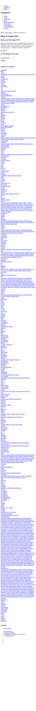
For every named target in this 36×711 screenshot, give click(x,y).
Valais (12, 477)
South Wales (27, 551)
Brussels (8, 112)
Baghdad (3, 266)
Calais (16, 204)
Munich (32, 222)
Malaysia (3, 325)
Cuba (2, 166)
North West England (21, 541)
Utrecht (17, 375)
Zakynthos (20, 233)
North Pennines (5, 541)
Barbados (7, 144)
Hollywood (4, 577)
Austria (3, 104)
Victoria (3, 103)
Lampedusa (7, 282)
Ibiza (2, 459)
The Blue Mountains (20, 101)
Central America (5, 145)
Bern (5, 476)
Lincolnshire (4, 538)
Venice (29, 287)
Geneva (17, 476)
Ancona (25, 278)
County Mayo (4, 270)
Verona (33, 287)
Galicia (24, 458)
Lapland (7, 199)
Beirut (2, 317)
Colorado (7, 574)
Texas (8, 592)
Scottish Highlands (24, 548)
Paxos (21, 231)
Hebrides (12, 533)
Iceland (3, 248)
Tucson (3, 593)
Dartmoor (17, 525)
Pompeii (20, 284)
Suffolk (22, 554)
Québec (11, 139)
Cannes (21, 204)
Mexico (3, 343)
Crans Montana (11, 476)
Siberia (13, 424)
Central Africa (4, 74)
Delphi (26, 230)
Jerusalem (9, 275)
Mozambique (4, 361)
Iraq (2, 264)
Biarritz (3, 204)
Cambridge (10, 522)
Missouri (18, 581)
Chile (2, 151)
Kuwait (3, 310)
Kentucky (30, 577)
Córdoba (30, 456)
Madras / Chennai (29, 254)
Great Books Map (8, 26)
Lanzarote (21, 459)
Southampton (4, 553)
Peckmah (3, 406)
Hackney (30, 530)
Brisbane (8, 98)
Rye (30, 547)
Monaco (3, 208)
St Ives (2, 465)
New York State (30, 584)
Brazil (2, 124)
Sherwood (7, 550)
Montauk (3, 583)
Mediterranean (4, 340)
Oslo (14, 391)
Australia (3, 97)
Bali (2, 261)
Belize (2, 113)
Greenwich (4, 236)
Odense (10, 175)
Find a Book (7, 19)
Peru (2, 408)
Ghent (12, 112)
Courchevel (30, 204)
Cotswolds (30, 524)
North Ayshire (4, 388)
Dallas (19, 574)
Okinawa (8, 296)
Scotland (3, 430)
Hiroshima (3, 295)
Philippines (4, 409)
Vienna (7, 106)
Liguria (16, 282)
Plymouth (15, 547)
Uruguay (3, 598)
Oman (2, 393)
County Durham (5, 525)
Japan (2, 293)
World (2, 613)
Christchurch (9, 378)
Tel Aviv (14, 275)
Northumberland (19, 542)
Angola (3, 80)
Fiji (1, 196)
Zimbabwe (3, 621)
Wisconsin (20, 596)
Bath (8, 519)
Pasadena (3, 589)
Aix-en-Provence (5, 202)
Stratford (6, 554)
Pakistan (3, 397)
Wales (2, 562)
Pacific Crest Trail (23, 587)
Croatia (3, 163)
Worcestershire (27, 565)
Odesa (14, 512)
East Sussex (23, 527)
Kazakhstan (4, 299)
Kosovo (3, 308)
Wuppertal (14, 224)
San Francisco (4, 590)
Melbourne (10, 100)
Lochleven (16, 538)
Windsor (13, 565)
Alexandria (4, 183)
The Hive (8, 557)
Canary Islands (19, 456)
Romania (3, 420)
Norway (3, 390)
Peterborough (4, 547)
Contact (6, 28)
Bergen (3, 391)
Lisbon (5, 417)
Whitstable (19, 563)
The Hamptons (23, 592)
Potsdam (3, 224)
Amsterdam (9, 375)
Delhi (6, 254)
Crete (17, 230)
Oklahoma (11, 587)
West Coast (24, 595)
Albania (3, 76)
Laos (2, 313)
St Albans (20, 553)
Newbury (3, 539)
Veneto (25, 287)
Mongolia (3, 353)
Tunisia (3, 504)
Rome (27, 284)
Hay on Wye (4, 240)
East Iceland (8, 249)
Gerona (28, 458)
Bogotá (3, 160)
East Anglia (16, 527)
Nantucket (8, 583)
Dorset (32, 525)
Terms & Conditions (9, 633)
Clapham (19, 524)
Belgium (3, 110)
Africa (2, 73)
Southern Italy (17, 285)
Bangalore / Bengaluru (14, 252)
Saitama (13, 296)
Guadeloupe (4, 237)
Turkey (2, 506)
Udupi (8, 257)
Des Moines (30, 574)
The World (3, 500)
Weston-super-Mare (11, 563)
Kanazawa (19, 295)
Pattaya (20, 488)
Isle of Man (4, 272)
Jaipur (17, 254)
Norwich (26, 542)
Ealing (11, 527)
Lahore (7, 399)
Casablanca (4, 359)
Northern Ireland (10, 542)
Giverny (3, 207)
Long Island (7, 578)
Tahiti (2, 482)
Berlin (25, 221)
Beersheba (3, 275)
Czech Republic (5, 171)
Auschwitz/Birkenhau (6, 95)
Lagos (2, 384)
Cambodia (3, 132)
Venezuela (3, 604)
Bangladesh (4, 107)
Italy (2, 276)
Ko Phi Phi (9, 488)
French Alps (17, 205)
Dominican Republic (16, 144)
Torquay (31, 560)
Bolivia (3, 116)
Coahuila (3, 344)
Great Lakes (22, 575)
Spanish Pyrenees (14, 462)
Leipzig (28, 222)
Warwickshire (7, 562)
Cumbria (12, 525)
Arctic (2, 83)
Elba (29, 279)
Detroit (2, 575)
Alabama (3, 569)
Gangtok (10, 254)
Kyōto (24, 295)
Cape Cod (14, 572)
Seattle (10, 590)
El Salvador (4, 184)
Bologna (3, 118)
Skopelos (11, 233)
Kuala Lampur (4, 326)
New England (26, 583)
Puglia (24, 284)
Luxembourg (4, 322)
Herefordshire (19, 533)
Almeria (13, 455)
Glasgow (3, 227)
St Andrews (26, 553)
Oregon (16, 587)
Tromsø (28, 391)
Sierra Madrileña (5, 462)
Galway (24, 270)
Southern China (5, 156)
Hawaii (28, 575)
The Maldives (4, 495)
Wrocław (22, 414)
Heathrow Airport (5, 533)
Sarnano (7, 285)
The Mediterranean (6, 497)
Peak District (10, 545)
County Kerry (30, 269)
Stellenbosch (25, 442)
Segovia (26, 461)
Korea (2, 305)
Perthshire (30, 545)
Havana (3, 168)
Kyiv (8, 512)
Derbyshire (23, 525)
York (33, 565)
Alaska (7, 569)
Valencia (21, 462)
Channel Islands (5, 147)
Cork (15, 269)
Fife (20, 529)
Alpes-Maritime (14, 202)
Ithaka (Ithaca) (12, 231)
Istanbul (3, 507)
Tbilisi (2, 218)
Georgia (3, 216)
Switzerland (4, 474)
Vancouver (21, 139)
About (5, 17)
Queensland (26, 100)
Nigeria (3, 382)
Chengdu (7, 154)
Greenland (3, 234)
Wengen (19, 477)
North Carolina (5, 586)
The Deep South (14, 592)
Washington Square (6, 595)
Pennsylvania (9, 589)
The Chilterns (18, 556)
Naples (2, 284)
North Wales (12, 541)
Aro (2, 88)
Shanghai (30, 154)
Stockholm (18, 473)
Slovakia (11, 193)
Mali (2, 329)
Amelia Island (13, 569)
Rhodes (32, 231)
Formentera (18, 458)
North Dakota (12, 586)
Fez (8, 359)
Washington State (16, 595)
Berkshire (16, 519)
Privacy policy (8, 631)
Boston (20, 571)
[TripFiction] (9, 3)
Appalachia (20, 569)
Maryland (13, 580)
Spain (2, 453)
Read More (4, 50)
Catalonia (25, 456)
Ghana (2, 225)
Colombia (3, 159)
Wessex (14, 562)
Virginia (25, 593)
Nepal (2, 370)
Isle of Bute (6, 535)
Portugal (3, 415)
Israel (2, 273)
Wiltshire (8, 565)
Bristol (20, 521)
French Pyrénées (25, 205)
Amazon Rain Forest (6, 445)
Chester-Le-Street (12, 524)
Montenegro (4, 355)
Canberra (17, 98)
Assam (5, 252)
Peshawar (11, 399)
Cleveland (3, 157)
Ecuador (3, 180)
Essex (7, 529)
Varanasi (19, 257)
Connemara (11, 269)
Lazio (12, 282)
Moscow (9, 424)
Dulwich (6, 527)
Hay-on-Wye (21, 532)
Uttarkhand (14, 257)
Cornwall (24, 524)
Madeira (9, 417)
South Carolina (16, 590)
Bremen (29, 221)
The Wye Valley (19, 560)
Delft (13, 375)
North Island (21, 378)
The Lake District (15, 557)
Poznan (13, 414)
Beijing (3, 154)
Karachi (3, 399)
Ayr (2, 432)
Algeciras (3, 455)
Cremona (25, 279)
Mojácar (13, 461)
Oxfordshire (4, 545)
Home (5, 16)
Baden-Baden (4, 221)
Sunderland (28, 554)
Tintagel (26, 560)
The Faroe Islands (17, 175)
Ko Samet (14, 488)
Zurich (24, 477)
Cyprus (3, 169)
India (2, 251)
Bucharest (3, 421)
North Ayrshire (5, 387)
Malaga (31, 459)
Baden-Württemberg (13, 221)
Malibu (29, 578)
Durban (9, 442)
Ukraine (3, 510)
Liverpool (10, 538)
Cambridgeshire (18, 522)
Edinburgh (29, 527)
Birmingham (23, 519)
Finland (3, 198)
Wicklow (28, 270)
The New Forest (25, 557)
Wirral (17, 565)
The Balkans (4, 492)
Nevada (20, 583)
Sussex (2, 556)
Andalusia (18, 455)
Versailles (8, 212)
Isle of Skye (7, 536)
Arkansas (30, 569)
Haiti (2, 239)
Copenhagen (4, 175)
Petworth (10, 547)
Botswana (3, 122)
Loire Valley (20, 207)
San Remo (32, 284)
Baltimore (7, 571)
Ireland (2, 267)
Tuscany (16, 287)
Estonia (3, 187)
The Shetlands (26, 559)
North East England (27, 539)
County (3, 162)
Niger (2, 381)
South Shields (20, 551)
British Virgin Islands (6, 127)
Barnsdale (27, 518)
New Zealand (4, 376)
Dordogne (3, 205)
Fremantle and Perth (29, 98)
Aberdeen (3, 518)
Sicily (11, 285)
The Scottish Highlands (15, 559)
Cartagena (7, 160)
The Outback (30, 101)
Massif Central (4, 337)
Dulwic (3, 178)
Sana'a (2, 616)
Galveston (11, 575)
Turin (12, 287)
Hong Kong (13, 154)
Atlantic (3, 92)
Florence (3, 281)
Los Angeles (14, 578)
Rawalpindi (18, 399)
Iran (2, 263)
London (21, 538)
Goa (14, 254)
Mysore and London (6, 367)
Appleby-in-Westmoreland (13, 518)
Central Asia (4, 91)
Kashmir (22, 254)
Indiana (21, 577)
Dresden (3, 222)
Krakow (9, 414)
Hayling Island (29, 532)
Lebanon (3, 316)
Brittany (12, 204)
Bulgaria (3, 128)
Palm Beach (31, 587)
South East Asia (12, 91)
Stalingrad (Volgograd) (7, 467)
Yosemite (30, 596)
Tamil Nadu (30, 255)
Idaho (13, 577)
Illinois (17, 577)
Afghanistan (4, 70)
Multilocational (5, 362)
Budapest (3, 246)
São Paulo (11, 125)
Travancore (4, 257)
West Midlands (27, 562)
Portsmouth (22, 547)
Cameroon (3, 135)
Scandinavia (4, 429)
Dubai (2, 177)
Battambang (4, 133)
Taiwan (3, 483)
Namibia (3, 369)
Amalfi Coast (19, 278)
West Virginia (30, 595)
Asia (2, 89)
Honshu (14, 295)
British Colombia (5, 138)
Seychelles (3, 436)
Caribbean (3, 142)
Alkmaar (3, 375)
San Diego (30, 589)
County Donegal (21, 269)
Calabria (8, 279)
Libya (2, 319)
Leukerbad (28, 476)
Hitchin (32, 533)
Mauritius (3, 338)
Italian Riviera (19, 281)
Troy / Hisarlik (9, 507)
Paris (15, 208)
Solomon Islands (5, 452)
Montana (31, 581)
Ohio (6, 587)
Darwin (22, 98)
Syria (2, 479)
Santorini (3, 233)
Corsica (25, 204)
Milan (19, 282)
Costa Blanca (4, 458)
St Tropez (22, 210)
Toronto (16, 139)
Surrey (32, 554)
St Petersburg (19, 424)
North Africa (18, 74)
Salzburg (3, 106)
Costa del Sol (11, 458)
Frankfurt (7, 222)
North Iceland (16, 249)
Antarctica (3, 82)
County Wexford (12, 270)
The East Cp (4, 494)
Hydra (6, 231)
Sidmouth (28, 550)
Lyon (25, 207)
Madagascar (4, 323)
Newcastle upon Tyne (12, 539)
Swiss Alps (7, 477)
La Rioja (16, 459)
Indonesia (3, 260)
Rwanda (3, 426)
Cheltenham (4, 524)
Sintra (13, 417)
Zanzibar (3, 619)
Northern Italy (8, 284)
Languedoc (13, 207)
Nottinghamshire (14, 544)
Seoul (2, 307)
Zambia (3, 618)
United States (4, 568)
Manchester (31, 538)
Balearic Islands (25, 455)
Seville (30, 461)
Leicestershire (30, 536)
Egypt (2, 181)
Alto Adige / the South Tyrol (8, 278)
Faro (2, 417)
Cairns (12, 98)
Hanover (23, 222)
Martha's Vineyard (5, 580)
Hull (2, 535)
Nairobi (3, 304)
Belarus (3, 109)
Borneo (3, 119)
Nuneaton (21, 544)
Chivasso (13, 279)
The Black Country (10, 556)
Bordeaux (7, 204)
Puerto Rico (25, 144)
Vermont (20, 593)
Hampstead (10, 532)
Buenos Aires (4, 86)
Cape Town (4, 442)
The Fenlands (26, 556)
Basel (2, 476)
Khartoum (3, 470)
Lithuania (3, 320)
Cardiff (24, 522)
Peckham (16, 545)
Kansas (25, 577)
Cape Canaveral (7, 572)
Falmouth (16, 529)
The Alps (16, 193)
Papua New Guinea (6, 405)
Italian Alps (12, 281)
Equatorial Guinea (5, 186)
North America (5, 385)
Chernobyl (3, 424)
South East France (27, 208)
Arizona (26, 569)
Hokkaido (9, 295)
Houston (9, 577)
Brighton (15, 521)
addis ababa (4, 190)
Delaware (23, 574)
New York (23, 584)
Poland (2, 412)
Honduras (3, 243)
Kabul (2, 71)
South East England (11, 551)
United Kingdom (5, 516)
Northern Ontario (23, 138)
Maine (25, 578)
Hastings (15, 532)
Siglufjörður (29, 249)
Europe (3, 192)
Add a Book (7, 23)
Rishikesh (17, 255)
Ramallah (3, 402)
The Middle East (5, 498)
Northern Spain (19, 461)
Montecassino (25, 282)
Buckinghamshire (27, 521)
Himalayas (3, 242)
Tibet (2, 501)
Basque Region (5, 456)
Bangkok (3, 488)
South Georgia (4, 94)
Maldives (3, 328)
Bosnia (2, 121)
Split (2, 165)
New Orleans (16, 584)
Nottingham (6, 544)
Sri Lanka (3, 464)
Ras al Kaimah (14, 515)
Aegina (3, 230)
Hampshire (3, 532)
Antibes (24, 202)
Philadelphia (16, 589)
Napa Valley (15, 583)
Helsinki (3, 199)
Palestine (3, 400)
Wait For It (4, 40)
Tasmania (12, 101)
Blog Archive (8, 32)
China (2, 153)
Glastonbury (4, 530)
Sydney (8, 101)
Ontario (3, 139)
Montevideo (4, 356)
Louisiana (20, 578)
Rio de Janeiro (4, 125)
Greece (2, 228)
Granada (32, 458)
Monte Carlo (4, 352)
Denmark (3, 174)
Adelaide (3, 98)
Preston (27, 547)
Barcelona (32, 455)
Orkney (26, 544)
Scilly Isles (10, 548)
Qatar (2, 418)
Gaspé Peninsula (14, 138)
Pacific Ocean (4, 396)
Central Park (21, 572)
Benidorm (11, 456)
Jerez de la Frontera (9, 459)
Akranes (3, 249)
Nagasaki (3, 296)
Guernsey (3, 148)
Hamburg (18, 222)
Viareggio (3, 288)
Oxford (30, 544)
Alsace (20, 202)
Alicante (8, 455)
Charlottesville (28, 572)
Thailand (3, 486)
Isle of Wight (13, 536)
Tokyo (17, 296)
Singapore (3, 438)
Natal (20, 442)
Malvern (26, 538)
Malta (2, 332)
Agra (2, 252)
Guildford (25, 530)
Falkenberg (4, 473)
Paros (17, 231)
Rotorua (27, 378)
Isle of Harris (13, 535)
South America (5, 444)
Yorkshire (3, 566)
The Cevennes (29, 210)
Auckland (3, 378)
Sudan (2, 468)
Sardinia (3, 285)
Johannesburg (15, 442)
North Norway (9, 391)
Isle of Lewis (20, 535)
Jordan (2, 298)
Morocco (3, 358)
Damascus (3, 480)
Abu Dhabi (4, 515)
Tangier (17, 359)
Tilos (16, 233)
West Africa (32, 74)
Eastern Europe (5, 193)
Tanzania (3, 485)
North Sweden (11, 473)
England (3, 529)
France (2, 201)
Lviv (11, 512)
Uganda (3, 509)
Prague (2, 172)
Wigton (25, 563)
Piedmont (14, 284)
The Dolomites (30, 285)
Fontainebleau (10, 205)
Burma (2, 130)
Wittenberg (8, 224)
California (24, 571)
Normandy (11, 208)
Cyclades (21, 230)
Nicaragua (3, 379)
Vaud (15, 477)
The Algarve (19, 417)
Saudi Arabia (4, 427)
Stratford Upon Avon (14, 554)
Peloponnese (26, 231)
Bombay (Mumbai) (25, 252)
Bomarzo (3, 279)
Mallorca (3, 331)
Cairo (8, 183)
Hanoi (2, 607)
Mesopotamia (4, 341)
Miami (18, 580)
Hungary (3, 245)
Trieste (9, 287)
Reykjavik (22, 249)
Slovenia (3, 439)
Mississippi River (11, 581)
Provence (19, 208)
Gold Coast (4, 100)
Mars (2, 334)
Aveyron (29, 202)
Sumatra (9, 261)
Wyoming (25, 596)
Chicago (3, 150)
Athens (10, 230)
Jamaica (3, 292)
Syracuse (23, 285)
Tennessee (3, 592)
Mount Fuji (29, 295)
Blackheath (30, 519)
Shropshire (22, 550)
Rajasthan (12, 255)
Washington (30, 593)
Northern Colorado (22, 586)
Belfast (12, 519)
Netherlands (4, 373)
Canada (3, 136)
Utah (16, 593)
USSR (2, 601)
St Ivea (32, 553)
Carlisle (28, 522)
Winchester (4, 612)
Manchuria (19, 154)
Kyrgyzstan (4, 311)
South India (24, 255)
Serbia (2, 433)
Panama (3, 403)
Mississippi (4, 581)
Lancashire (23, 536)
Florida (6, 575)
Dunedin (15, 378)
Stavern (23, 391)
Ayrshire (22, 518)
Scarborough (4, 548)
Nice (6, 208)
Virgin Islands (4, 609)
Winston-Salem (13, 596)
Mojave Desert (25, 581)
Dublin (19, 270)
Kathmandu (4, 372)
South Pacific (4, 450)
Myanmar (3, 365)
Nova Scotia (32, 138)
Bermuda (3, 115)
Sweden (3, 471)
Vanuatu (3, 602)
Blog (5, 20)
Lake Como (26, 281)
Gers (31, 205)
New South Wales (18, 100)
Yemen (2, 615)
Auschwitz (3, 414)
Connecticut (14, 574)
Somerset (3, 551)
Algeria (3, 77)
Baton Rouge (13, 571)
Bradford (10, 521)
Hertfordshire (26, 533)
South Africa (25, 74)
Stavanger (18, 391)
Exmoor (11, 529)
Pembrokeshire (24, 545)
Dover (2, 527)
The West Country (10, 560)
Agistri (6, 230)
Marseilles (29, 207)
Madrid (27, 459)
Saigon (6, 607)
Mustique (3, 364)
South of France (5, 210)
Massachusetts (4, 335)
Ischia (7, 281)
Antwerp (3, 112)
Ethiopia (3, 189)
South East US (4, 449)
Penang (11, 326)
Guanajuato (9, 344)
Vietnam (3, 606)
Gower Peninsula (12, 530)
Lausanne (22, 476)
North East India (5, 255)
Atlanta (3, 571)
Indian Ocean (4, 258)
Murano (31, 282)
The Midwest (30, 592)
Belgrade (3, 435)
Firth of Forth (24, 529)
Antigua (3, 144)
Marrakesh (12, 359)
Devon (28, 525)
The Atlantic (4, 491)
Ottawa (7, 139)
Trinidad (31, 144)
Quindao (25, 154)
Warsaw (18, 414)
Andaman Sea (4, 79)
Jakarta (5, 261)
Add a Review (8, 25)
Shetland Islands (14, 550)
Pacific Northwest (5, 394)
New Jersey (10, 584)
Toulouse (3, 212)
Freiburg (13, 222)
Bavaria (21, 221)
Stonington (31, 590)
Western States (4, 596)
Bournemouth (4, 521)
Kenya (2, 302)
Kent (2, 301)
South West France (14, 210)
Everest (3, 195)
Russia (2, 423)
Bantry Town (4, 269)
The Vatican (4, 287)
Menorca (8, 461)
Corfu (14, 230)
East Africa (11, 74)
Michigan (3, 346)
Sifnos (7, 233)
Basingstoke (4, 519)
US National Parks (10, 593)
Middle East (4, 347)
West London (19, 562)
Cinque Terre (19, 279)
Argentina (3, 85)
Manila (2, 411)
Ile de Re (7, 207)
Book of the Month (9, 22)
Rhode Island (23, 589)
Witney (21, 565)
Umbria (21, 287)
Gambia (3, 215)
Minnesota (28, 580)
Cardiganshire (4, 141)
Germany (3, 219)
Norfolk (20, 539)
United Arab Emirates (6, 513)
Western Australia (9, 103)
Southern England (13, 553)
